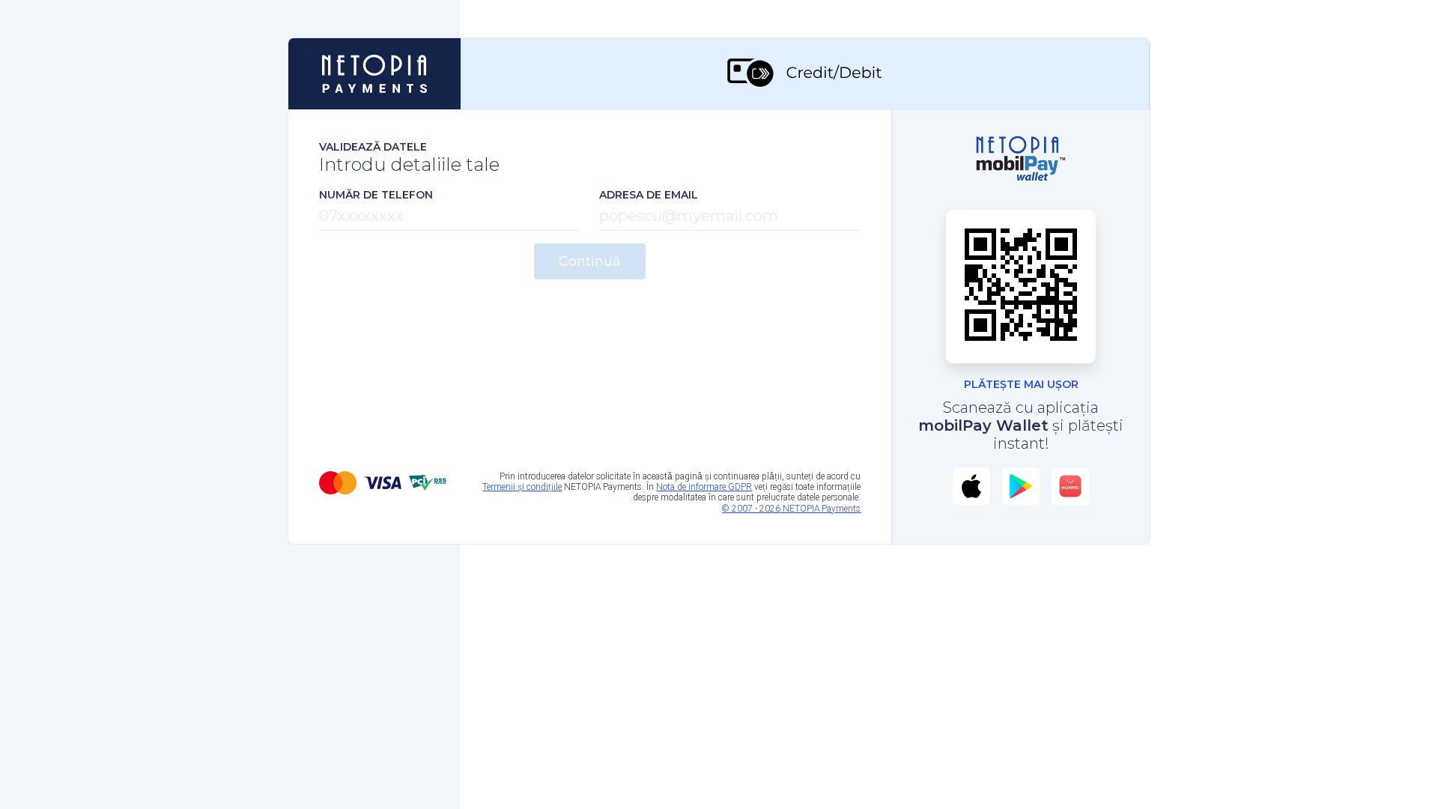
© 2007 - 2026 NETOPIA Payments (791, 508)
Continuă (590, 261)
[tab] (805, 73)
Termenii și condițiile (522, 487)
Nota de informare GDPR (704, 487)
